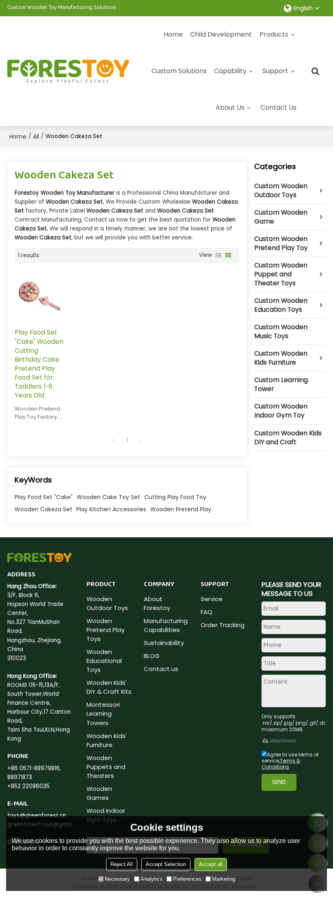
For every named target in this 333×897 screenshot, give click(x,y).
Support (275, 71)
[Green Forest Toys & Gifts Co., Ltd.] (68, 69)
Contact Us (278, 107)
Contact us (161, 669)
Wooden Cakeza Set (43, 509)
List (218, 255)
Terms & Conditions (281, 763)
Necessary (117, 879)
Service (212, 599)
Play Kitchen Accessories (111, 509)
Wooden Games (99, 793)
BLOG (152, 656)
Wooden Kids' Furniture (106, 740)
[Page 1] (113, 440)
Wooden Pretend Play (180, 509)
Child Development (221, 34)
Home (173, 34)
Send (279, 782)
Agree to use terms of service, (290, 760)
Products (273, 34)
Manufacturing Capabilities (166, 625)
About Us (230, 107)
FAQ (206, 612)
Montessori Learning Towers (103, 713)
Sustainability (164, 643)
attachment (283, 741)
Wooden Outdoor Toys (107, 603)
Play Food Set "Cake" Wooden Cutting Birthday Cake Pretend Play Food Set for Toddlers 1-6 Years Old (39, 363)
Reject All (121, 864)
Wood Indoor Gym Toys (105, 815)
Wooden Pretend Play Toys (105, 630)
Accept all (211, 864)
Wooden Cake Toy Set (108, 497)
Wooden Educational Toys (104, 660)
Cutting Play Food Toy (175, 497)
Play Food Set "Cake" (44, 497)
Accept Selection (166, 864)
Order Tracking (222, 625)
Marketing (223, 879)
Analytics (151, 879)
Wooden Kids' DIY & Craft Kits (109, 687)
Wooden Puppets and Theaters (105, 767)
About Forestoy (157, 603)
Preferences (187, 879)
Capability (230, 71)
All (36, 136)
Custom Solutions (179, 71)
